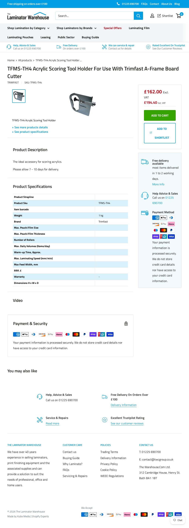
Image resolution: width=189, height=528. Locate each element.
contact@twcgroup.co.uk (157, 459)
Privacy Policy (109, 464)
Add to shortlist (162, 133)
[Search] (138, 16)
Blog (177, 4)
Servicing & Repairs (75, 476)
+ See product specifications (30, 131)
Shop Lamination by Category (26, 28)
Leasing (46, 37)
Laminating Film (139, 28)
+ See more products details (30, 127)
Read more (52, 423)
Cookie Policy (108, 470)
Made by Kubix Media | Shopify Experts (28, 516)
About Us (166, 4)
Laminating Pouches (20, 37)
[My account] (152, 16)
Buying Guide (90, 37)
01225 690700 (130, 4)
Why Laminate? (72, 464)
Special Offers (113, 28)
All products (25, 60)
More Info (158, 184)
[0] (178, 16)
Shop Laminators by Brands (74, 28)
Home (11, 60)
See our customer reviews (127, 423)
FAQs (144, 4)
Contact (154, 4)
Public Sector (66, 37)
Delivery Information (124, 405)
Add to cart (160, 115)
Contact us (69, 452)
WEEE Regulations (112, 476)
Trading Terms (109, 452)
